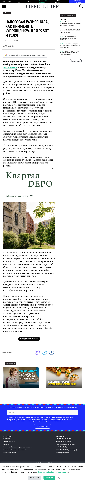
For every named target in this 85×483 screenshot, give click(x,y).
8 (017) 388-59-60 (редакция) (65, 444)
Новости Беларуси (9, 452)
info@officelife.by (61, 447)
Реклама (29, 2)
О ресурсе (6, 438)
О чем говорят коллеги (63, 441)
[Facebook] (51, 352)
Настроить (34, 477)
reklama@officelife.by (62, 452)
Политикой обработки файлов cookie (53, 472)
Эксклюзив (6, 2)
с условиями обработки (33, 419)
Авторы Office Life (9, 441)
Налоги (7, 13)
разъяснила (10, 67)
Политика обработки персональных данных (18, 447)
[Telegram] (44, 352)
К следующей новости (29, 339)
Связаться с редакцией (63, 438)
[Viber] (37, 352)
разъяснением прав (57, 419)
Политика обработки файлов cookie (15, 450)
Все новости (75, 61)
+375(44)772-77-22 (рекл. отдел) (66, 450)
